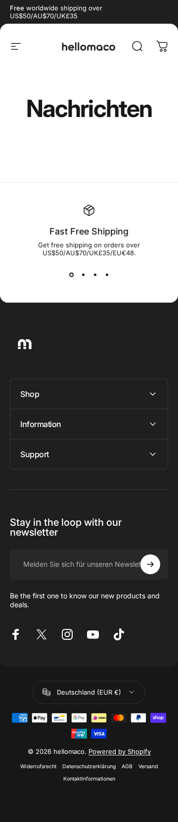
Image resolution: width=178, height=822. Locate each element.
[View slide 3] (95, 274)
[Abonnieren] (150, 564)
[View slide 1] (71, 274)
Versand (148, 766)
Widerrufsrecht (38, 766)
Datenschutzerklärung (89, 766)
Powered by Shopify (120, 751)
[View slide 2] (83, 274)
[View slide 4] (107, 274)
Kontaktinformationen (89, 779)
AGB (127, 766)
